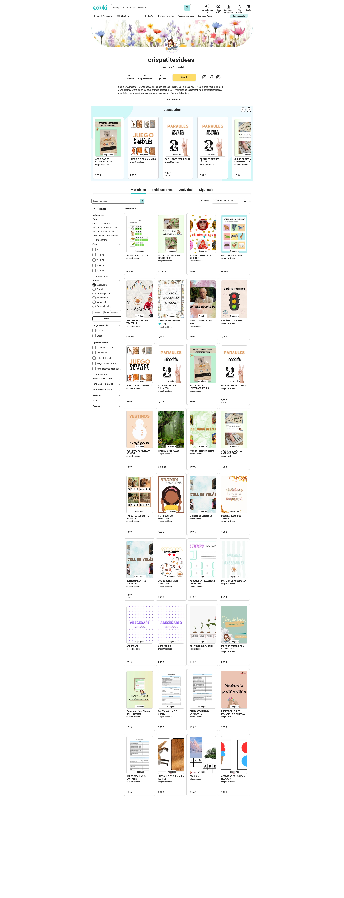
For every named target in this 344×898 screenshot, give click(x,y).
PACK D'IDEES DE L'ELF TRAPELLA (137, 321)
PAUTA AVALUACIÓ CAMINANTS (199, 712)
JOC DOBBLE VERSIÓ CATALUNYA (168, 582)
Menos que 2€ (103, 293)
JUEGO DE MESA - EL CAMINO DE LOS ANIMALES (244, 160)
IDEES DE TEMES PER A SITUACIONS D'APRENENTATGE (232, 647)
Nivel (94, 400)
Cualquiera (101, 285)
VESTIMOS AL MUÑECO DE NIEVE (138, 452)
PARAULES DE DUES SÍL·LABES (209, 160)
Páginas (96, 406)
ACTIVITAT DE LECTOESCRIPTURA (105, 160)
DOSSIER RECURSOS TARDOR (231, 517)
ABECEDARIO (164, 646)
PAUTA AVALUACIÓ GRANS (167, 712)
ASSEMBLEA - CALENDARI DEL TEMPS (203, 582)
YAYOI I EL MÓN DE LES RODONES (201, 256)
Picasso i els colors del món (201, 321)
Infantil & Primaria (102, 16)
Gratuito (100, 289)
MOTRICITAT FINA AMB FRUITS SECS (169, 256)
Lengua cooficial (100, 325)
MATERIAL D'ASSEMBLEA (233, 581)
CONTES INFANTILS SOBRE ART (136, 582)
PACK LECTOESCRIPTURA (177, 159)
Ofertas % (148, 16)
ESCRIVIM (194, 776)
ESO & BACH (122, 16)
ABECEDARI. (132, 646)
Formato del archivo (102, 389)
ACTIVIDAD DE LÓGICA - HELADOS (233, 777)
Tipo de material (100, 342)
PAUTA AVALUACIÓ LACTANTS (136, 777)
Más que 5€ (102, 302)
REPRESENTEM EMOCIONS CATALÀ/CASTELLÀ (168, 517)
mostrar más (173, 99)
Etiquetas (96, 395)
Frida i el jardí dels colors (202, 451)
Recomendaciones (186, 16)
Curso (95, 244)
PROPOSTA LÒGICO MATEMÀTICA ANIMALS (233, 712)
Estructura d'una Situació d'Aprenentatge (138, 712)
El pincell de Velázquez (201, 516)
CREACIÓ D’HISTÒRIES (169, 320)
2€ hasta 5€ (102, 297)
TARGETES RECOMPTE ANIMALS (137, 517)
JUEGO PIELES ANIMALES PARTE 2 (171, 777)
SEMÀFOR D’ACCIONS (232, 320)
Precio (95, 280)
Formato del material (102, 384)
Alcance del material (102, 378)
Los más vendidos (166, 16)
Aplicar (106, 318)
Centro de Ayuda (205, 16)
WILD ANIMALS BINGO (232, 255)
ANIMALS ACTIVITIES (137, 255)
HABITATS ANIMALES (169, 451)
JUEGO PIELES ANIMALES (143, 159)
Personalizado (103, 306)
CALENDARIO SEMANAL (201, 646)
